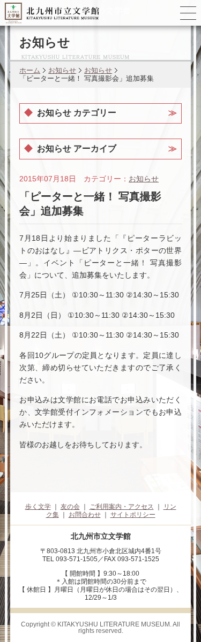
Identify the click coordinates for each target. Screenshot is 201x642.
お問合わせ (85, 514)
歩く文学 (38, 506)
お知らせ (62, 70)
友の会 (70, 506)
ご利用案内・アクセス (122, 506)
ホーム (29, 70)
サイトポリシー (132, 514)
